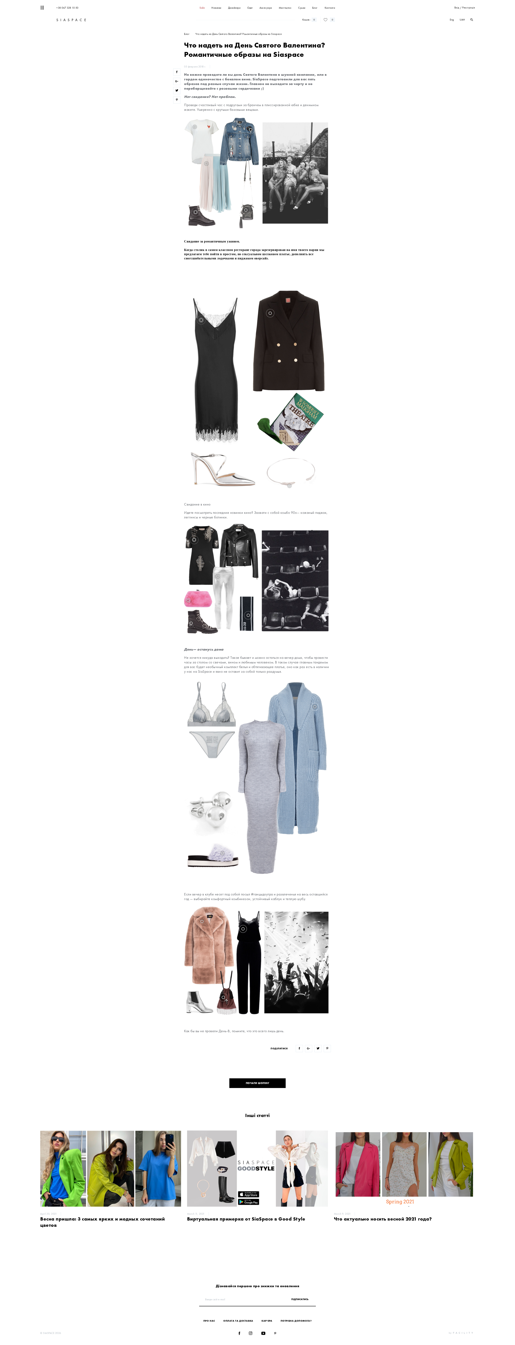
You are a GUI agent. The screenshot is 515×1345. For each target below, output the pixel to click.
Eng (452, 19)
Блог (314, 7)
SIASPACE (71, 20)
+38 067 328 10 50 (67, 7)
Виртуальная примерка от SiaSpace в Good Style (246, 1219)
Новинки (216, 7)
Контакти (330, 7)
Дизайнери (234, 7)
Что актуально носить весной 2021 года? (383, 1219)
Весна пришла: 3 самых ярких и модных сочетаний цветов (102, 1222)
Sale (202, 7)
